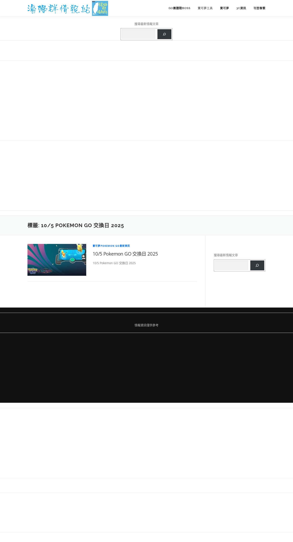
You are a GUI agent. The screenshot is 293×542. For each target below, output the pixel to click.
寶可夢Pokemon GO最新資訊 (111, 245)
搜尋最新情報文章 (146, 24)
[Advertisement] (146, 100)
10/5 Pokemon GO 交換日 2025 (125, 253)
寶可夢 (224, 8)
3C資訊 (241, 8)
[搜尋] (164, 34)
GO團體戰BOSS (179, 8)
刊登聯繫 (260, 8)
